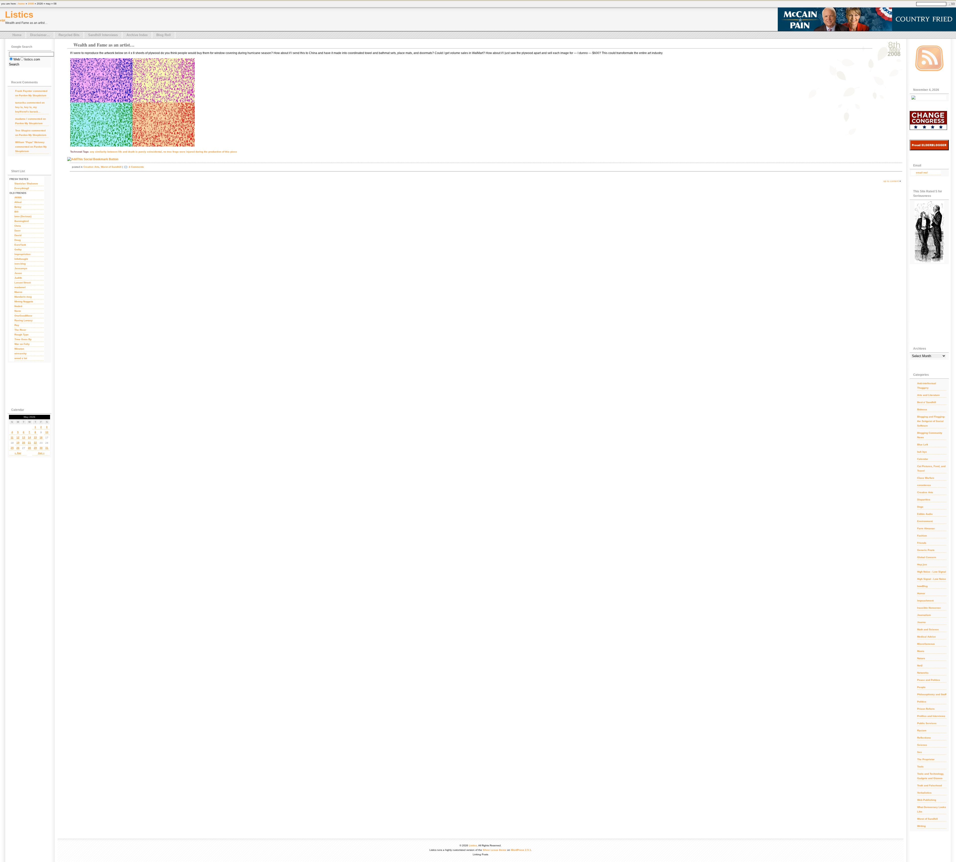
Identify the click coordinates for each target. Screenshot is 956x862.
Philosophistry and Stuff (931, 694)
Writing (921, 826)
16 (41, 437)
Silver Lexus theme (494, 850)
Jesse (18, 273)
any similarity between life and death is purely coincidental (126, 151)
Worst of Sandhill (111, 166)
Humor (921, 593)
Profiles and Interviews (931, 716)
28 (29, 447)
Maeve (18, 292)
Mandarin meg (23, 296)
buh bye (922, 451)
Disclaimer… (40, 35)
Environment (925, 521)
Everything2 (21, 188)
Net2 (920, 665)
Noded (18, 306)
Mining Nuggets (23, 301)
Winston (19, 348)
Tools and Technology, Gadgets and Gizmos (930, 776)
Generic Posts (926, 550)
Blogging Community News (929, 435)
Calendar (922, 459)
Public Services (927, 723)
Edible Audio (925, 514)
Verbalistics (924, 792)
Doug (17, 240)
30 (41, 447)
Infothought (21, 259)
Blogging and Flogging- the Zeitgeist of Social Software (931, 421)
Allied (17, 202)
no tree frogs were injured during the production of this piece (200, 151)
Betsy (17, 207)
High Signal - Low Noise (931, 579)
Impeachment (925, 600)
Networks (923, 672)
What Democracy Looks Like (931, 809)
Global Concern (926, 557)
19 (17, 442)
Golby (18, 249)
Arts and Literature (928, 395)
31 (46, 447)
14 (29, 437)
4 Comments (136, 166)
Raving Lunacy (23, 320)
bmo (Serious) (22, 216)
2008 (31, 3)
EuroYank (20, 244)
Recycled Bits (69, 35)
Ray (16, 325)
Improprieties (22, 254)
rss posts (929, 58)
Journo (921, 622)
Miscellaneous (926, 644)
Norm (17, 311)
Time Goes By (23, 339)
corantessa (924, 485)
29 (35, 447)
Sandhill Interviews (103, 35)
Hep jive (922, 564)
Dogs (920, 506)
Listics (19, 14)
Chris (17, 225)
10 (46, 432)
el (1, 20)
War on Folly (22, 344)
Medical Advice (926, 636)
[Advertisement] (28, 384)
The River (20, 329)
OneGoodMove (23, 315)
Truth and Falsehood (929, 785)
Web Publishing (926, 800)
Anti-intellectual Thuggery (926, 385)
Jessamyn (20, 268)
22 (35, 442)
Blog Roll (163, 35)
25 (12, 447)
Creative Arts (91, 166)
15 (35, 437)
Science (922, 745)
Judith (18, 277)
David (17, 235)
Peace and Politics (928, 680)
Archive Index (137, 35)
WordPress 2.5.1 (521, 850)
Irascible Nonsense (929, 607)
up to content (891, 181)
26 (17, 447)
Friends (921, 542)
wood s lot (20, 358)
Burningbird (21, 221)
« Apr (18, 453)
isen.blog (20, 263)
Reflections (924, 737)
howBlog (922, 586)
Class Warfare (925, 478)
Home (16, 35)
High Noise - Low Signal (931, 571)
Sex (919, 752)
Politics (921, 701)
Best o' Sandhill (926, 402)
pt (3, 20)
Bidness (922, 409)
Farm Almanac (926, 528)
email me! (922, 172)
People (921, 687)
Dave (17, 230)
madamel (20, 287)
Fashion (922, 535)
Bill (16, 211)
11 (12, 437)
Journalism (924, 615)
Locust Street (22, 282)
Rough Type (21, 334)
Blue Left (922, 444)
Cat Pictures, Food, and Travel (931, 468)
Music (920, 651)
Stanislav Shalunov (26, 183)
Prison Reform (926, 708)
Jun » (41, 453)
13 (23, 437)
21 (29, 442)
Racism (921, 730)
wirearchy (20, 353)
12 (17, 437)
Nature (921, 658)
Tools (920, 766)
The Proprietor (926, 759)
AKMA (18, 197)
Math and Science (928, 629)
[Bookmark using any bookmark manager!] (92, 159)
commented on (31, 93)
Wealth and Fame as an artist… (103, 45)
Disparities (923, 499)
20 (23, 442)
